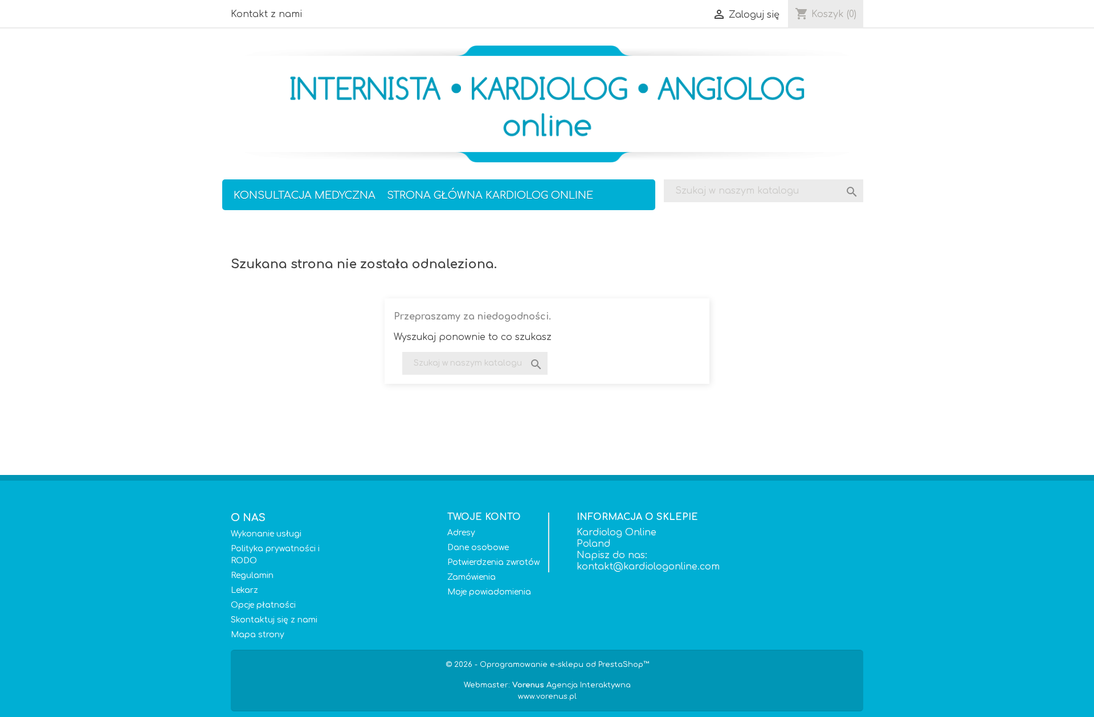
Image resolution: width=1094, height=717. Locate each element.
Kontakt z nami (266, 14)
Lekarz (244, 590)
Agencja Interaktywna (571, 685)
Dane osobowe (478, 547)
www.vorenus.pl (547, 696)
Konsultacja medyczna (304, 195)
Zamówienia (471, 577)
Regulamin (252, 575)
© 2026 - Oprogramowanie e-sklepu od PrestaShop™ (547, 665)
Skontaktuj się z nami (274, 620)
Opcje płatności (263, 605)
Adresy (461, 532)
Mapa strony (257, 634)
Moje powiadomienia (489, 592)
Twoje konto (484, 517)
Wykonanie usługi (266, 534)
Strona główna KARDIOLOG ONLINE (490, 195)
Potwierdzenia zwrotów (493, 562)
